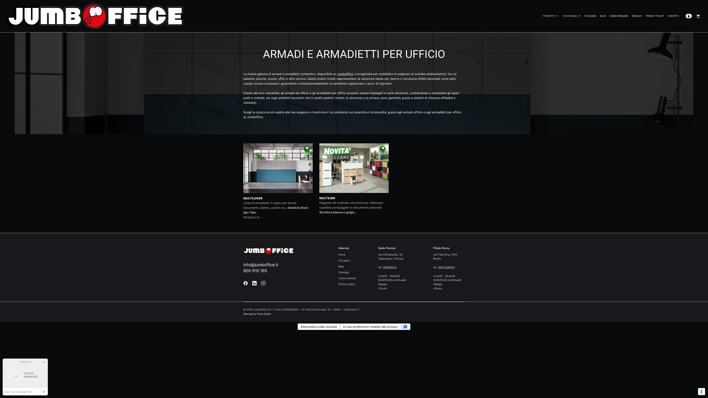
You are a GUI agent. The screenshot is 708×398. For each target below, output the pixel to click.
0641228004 (446, 267)
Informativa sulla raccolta (319, 327)
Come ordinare (347, 278)
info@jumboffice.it (260, 264)
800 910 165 (255, 270)
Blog (341, 266)
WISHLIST (637, 16)
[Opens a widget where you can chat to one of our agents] (25, 377)
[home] (95, 16)
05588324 (390, 267)
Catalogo (343, 272)
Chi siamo (344, 260)
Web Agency (249, 314)
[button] (549, 16)
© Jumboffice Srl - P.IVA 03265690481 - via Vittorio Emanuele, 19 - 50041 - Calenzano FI (301, 309)
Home (341, 254)
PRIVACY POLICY (655, 16)
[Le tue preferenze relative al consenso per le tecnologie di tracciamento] (701, 391)
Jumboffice (345, 74)
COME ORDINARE (619, 16)
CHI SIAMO (590, 16)
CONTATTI (673, 16)
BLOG (603, 16)
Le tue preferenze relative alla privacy (370, 327)
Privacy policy (346, 284)
